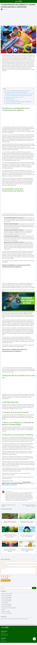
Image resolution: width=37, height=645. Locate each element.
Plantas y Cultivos (5, 611)
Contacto (2, 639)
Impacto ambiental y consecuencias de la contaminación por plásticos (20, 94)
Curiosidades (4, 602)
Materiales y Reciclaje (5, 606)
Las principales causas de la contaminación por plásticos (16, 92)
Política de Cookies (4, 634)
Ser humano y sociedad (6, 613)
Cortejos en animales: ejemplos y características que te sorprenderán (15, 618)
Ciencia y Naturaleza (5, 598)
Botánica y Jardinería (5, 597)
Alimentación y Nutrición (6, 593)
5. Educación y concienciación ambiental (13, 103)
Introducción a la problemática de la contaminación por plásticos (17, 90)
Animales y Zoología (5, 595)
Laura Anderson (5, 9)
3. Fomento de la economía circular (12, 100)
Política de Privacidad (4, 635)
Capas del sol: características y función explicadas (9, 505)
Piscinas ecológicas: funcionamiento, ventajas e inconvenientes (28, 505)
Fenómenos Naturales (5, 604)
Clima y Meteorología (5, 600)
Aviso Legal (3, 632)
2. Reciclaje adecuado (9, 98)
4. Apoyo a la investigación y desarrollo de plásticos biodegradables (18, 101)
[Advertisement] (18, 18)
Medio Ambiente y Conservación (7, 607)
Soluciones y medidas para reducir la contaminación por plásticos (19, 95)
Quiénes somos (3, 641)
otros (2, 609)
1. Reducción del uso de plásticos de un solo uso (14, 97)
